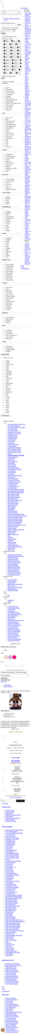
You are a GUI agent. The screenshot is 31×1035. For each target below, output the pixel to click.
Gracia (9, 601)
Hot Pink (8, 388)
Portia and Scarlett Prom (14, 523)
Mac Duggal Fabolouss (14, 497)
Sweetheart (9, 308)
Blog (17, 782)
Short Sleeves (9, 337)
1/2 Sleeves (9, 330)
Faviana (10, 454)
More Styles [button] (7, 603)
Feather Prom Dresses (13, 561)
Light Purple (9, 383)
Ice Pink (8, 385)
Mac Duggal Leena (13, 502)
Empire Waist (9, 319)
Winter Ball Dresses (13, 590)
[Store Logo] (16, 2)
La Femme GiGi (12, 484)
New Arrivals (11, 611)
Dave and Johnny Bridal (14, 449)
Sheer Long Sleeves (11, 335)
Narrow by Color (8, 358)
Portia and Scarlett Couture (15, 519)
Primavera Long (12, 528)
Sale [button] (5, 592)
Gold (7, 404)
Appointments (6, 991)
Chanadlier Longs (12, 436)
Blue (7, 376)
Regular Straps (10, 348)
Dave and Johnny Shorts (14, 452)
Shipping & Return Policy (17, 781)
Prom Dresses (11, 586)
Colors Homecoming (13, 444)
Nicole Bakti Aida (12, 511)
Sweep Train (9, 276)
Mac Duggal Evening (13, 495)
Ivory (7, 400)
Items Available (8, 686)
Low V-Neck (9, 294)
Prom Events (17, 769)
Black (7, 407)
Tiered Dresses (12, 617)
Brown (8, 405)
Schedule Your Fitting (17, 771)
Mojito (8, 362)
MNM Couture (12, 506)
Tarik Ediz (10, 537)
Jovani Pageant (12, 472)
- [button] (5, 422)
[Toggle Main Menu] (0, 1)
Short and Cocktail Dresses (15, 587)
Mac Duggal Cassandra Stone (16, 492)
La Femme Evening (13, 483)
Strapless (8, 306)
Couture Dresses (12, 579)
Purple (7, 380)
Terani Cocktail (12, 542)
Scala (9, 536)
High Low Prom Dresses (14, 562)
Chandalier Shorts (12, 435)
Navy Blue (9, 378)
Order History (17, 790)
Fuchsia (8, 390)
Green (7, 366)
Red (7, 395)
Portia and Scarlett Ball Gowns (16, 514)
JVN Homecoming (13, 478)
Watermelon (9, 392)
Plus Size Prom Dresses (14, 568)
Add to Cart (4, 678)
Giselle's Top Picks (13, 606)
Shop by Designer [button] (9, 421)
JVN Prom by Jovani (13, 480)
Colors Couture (12, 440)
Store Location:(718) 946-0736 (15, 761)
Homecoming (11, 582)
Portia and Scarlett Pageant (15, 522)
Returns (17, 768)
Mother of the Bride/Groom (15, 584)
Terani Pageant (12, 548)
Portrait (8, 299)
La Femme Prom (12, 488)
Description (7, 685)
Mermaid (8, 321)
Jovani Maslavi (12, 471)
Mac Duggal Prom (13, 505)
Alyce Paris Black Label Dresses (16, 424)
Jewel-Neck (9, 292)
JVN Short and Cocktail (14, 481)
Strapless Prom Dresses (14, 571)
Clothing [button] (6, 597)
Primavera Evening (13, 526)
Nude (7, 402)
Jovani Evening (12, 466)
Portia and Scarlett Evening (15, 520)
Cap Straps (9, 346)
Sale (9, 595)
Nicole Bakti (11, 509)
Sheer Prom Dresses (13, 570)
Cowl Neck (9, 287)
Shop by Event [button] (8, 576)
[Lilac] (10, 657)
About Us (17, 776)
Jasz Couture (11, 460)
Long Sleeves (9, 333)
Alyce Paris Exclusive (14, 426)
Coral (7, 399)
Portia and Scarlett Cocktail (15, 517)
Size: (2, 662)
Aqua (7, 369)
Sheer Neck (9, 304)
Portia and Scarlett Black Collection (17, 515)
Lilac (7, 381)
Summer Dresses (12, 589)
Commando (11, 600)
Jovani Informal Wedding (14, 469)
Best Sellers (5, 803)
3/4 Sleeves (9, 332)
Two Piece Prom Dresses (14, 573)
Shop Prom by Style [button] (9, 551)
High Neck (9, 291)
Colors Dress (11, 441)
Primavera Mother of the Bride (16, 529)
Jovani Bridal (11, 463)
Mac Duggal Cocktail (13, 494)
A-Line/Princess (10, 317)
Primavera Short (12, 531)
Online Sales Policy (17, 778)
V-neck (8, 310)
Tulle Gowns (11, 619)
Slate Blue (9, 374)
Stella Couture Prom (13, 534)
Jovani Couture (12, 464)
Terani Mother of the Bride (15, 546)
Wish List (17, 791)
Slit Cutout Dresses (13, 615)
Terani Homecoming (13, 545)
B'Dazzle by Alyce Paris (14, 432)
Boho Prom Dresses (13, 557)
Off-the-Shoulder (10, 296)
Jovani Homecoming (13, 467)
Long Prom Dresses (13, 565)
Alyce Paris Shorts (13, 430)
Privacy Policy (17, 779)
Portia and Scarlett (12, 512)
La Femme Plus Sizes (13, 486)
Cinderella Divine (12, 438)
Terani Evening (12, 543)
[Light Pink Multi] (6, 657)
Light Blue (9, 373)
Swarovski (10, 540)
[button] (24, 8)
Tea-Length (9, 278)
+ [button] (5, 553)
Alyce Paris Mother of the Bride (16, 427)
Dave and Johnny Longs (14, 450)
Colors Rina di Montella (14, 447)
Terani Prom (11, 550)
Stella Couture (11, 533)
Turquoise (8, 371)
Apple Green (9, 364)
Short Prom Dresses (13, 559)
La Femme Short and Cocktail (16, 489)
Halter (7, 289)
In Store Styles (12, 609)
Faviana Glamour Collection (16, 455)
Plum (7, 393)
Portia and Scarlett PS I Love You (17, 525)
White (7, 412)
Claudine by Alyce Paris (14, 433)
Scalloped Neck (10, 301)
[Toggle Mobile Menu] (1, 799)
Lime (7, 368)
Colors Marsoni (12, 446)
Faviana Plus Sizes (13, 457)
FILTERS (20, 801)
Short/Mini (9, 274)
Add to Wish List (5, 680)
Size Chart (3, 681)
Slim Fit (8, 322)
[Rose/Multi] (14, 657)
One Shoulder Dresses (14, 612)
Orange (8, 397)
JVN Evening (11, 477)
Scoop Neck (9, 303)
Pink (7, 386)
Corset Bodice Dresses (14, 608)
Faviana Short (11, 458)
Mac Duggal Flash (13, 498)
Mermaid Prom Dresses (14, 567)
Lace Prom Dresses (13, 564)
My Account (17, 788)
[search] (10, 13)
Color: (2, 653)
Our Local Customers (15, 797)
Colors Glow (11, 443)
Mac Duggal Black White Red (16, 491)
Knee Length (9, 273)
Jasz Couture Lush (13, 461)
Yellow (8, 361)
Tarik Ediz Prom (12, 539)
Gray (7, 409)
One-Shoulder (10, 298)
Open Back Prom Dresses (15, 554)
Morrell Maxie (11, 508)
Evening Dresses (12, 581)
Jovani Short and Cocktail (15, 475)
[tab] (17, 485)
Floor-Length (9, 271)
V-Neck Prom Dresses (14, 575)
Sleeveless (8, 338)
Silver (7, 411)
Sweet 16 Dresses (12, 637)
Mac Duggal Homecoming (15, 500)
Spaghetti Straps (10, 349)
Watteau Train (9, 280)
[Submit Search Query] (14, 801)
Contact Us (17, 766)
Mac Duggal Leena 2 (13, 503)
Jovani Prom (11, 474)
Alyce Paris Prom (12, 429)
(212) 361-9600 (15, 757)
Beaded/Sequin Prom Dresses (16, 556)
